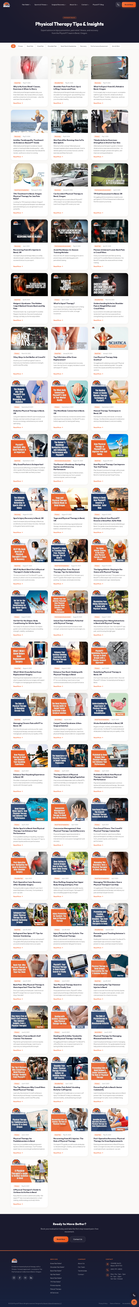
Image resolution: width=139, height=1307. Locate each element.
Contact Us (77, 1239)
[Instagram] (14, 1277)
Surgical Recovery (58, 4)
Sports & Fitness (40, 4)
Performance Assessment (99, 46)
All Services (54, 1293)
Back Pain (30, 46)
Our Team (81, 1267)
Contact (85, 4)
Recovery (83, 46)
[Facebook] (19, 1277)
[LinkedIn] (31, 1277)
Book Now (129, 4)
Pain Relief (25, 4)
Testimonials (82, 1271)
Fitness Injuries (55, 1285)
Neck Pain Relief (56, 1278)
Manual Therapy (55, 1289)
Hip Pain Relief (55, 1274)
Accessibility (127, 1303)
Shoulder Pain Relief (57, 1267)
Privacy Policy (103, 1303)
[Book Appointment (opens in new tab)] (134, 1302)
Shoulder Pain (52, 46)
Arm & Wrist (116, 46)
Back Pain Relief (55, 1271)
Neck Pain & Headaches (68, 46)
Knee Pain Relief (56, 1263)
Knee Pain (40, 46)
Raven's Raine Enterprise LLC (53, 1303)
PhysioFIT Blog (98, 4)
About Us (73, 4)
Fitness (20, 46)
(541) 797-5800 (116, 1269)
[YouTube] (25, 1277)
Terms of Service (115, 1303)
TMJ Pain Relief (55, 1282)
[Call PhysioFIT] (118, 4)
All (13, 46)
